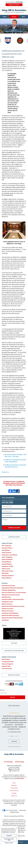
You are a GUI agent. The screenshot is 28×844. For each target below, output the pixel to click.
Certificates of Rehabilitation (10, 613)
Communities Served (14, 537)
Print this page (8, 762)
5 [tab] (18, 736)
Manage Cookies (14, 812)
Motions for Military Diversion (10, 615)
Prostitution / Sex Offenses (9, 555)
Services (5, 583)
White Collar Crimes (7, 571)
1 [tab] (10, 736)
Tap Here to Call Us (14, 4)
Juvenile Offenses (7, 564)
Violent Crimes (6, 568)
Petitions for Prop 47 (7, 608)
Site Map (14, 793)
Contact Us (14, 796)
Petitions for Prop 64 (7, 611)
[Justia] (18, 491)
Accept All (9, 835)
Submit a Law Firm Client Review (14, 746)
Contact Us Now (14, 527)
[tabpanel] (14, 722)
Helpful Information (9, 657)
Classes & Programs (7, 664)
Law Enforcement (7, 668)
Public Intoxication (7, 559)
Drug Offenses (6, 550)
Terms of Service (14, 790)
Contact (14, 16)
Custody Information (8, 661)
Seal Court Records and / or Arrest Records (14, 592)
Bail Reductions (6, 597)
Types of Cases (7, 543)
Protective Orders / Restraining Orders (13, 599)
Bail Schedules (6, 659)
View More (14, 741)
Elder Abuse (5, 573)
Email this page (19, 762)
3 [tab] (14, 736)
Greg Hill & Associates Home (14, 11)
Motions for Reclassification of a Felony (13, 606)
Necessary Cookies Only (9, 839)
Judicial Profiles (6, 666)
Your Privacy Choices (11, 810)
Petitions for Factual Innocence (11, 595)
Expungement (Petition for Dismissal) (12, 588)
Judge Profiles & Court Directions (14, 650)
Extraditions (5, 620)
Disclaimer (14, 785)
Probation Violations (8, 575)
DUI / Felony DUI (6, 545)
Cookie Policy (22, 810)
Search (12, 697)
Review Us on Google (14, 675)
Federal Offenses (6, 578)
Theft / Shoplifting (7, 557)
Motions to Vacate (7, 604)
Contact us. (5, 472)
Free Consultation (8, 498)
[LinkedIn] (14, 491)
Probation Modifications (9, 590)
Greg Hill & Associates (19, 836)
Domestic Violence (7, 548)
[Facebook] (10, 491)
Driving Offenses (6, 562)
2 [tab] (12, 736)
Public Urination (6, 552)
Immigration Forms (7, 601)
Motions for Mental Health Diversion (12, 618)
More (23, 16)
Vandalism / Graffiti (7, 566)
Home (4, 16)
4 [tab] (16, 736)
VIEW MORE (14, 643)
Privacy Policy (14, 788)
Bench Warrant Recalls (8, 585)
